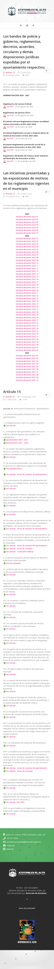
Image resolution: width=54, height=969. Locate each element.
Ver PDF (9, 106)
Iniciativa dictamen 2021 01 (27, 355)
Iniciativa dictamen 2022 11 (27, 265)
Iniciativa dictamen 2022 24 (27, 301)
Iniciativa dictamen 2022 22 (27, 295)
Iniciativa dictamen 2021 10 (27, 380)
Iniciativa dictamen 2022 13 (27, 271)
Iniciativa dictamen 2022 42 (27, 350)
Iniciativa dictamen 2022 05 (27, 249)
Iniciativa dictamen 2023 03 (27, 222)
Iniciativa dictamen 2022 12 (27, 268)
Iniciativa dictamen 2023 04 (27, 225)
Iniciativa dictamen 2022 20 (27, 290)
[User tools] (47, 71)
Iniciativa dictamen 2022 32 (27, 323)
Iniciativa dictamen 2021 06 (27, 369)
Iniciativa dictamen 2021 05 (27, 366)
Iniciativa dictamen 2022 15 (27, 276)
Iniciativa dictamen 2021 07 (27, 372)
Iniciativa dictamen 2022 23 (27, 298)
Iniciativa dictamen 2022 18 (27, 285)
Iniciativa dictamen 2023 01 (27, 216)
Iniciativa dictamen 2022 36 (27, 334)
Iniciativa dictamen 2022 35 (27, 331)
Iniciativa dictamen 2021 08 (27, 375)
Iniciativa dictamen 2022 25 (27, 304)
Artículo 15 (10, 72)
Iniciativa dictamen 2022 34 (27, 328)
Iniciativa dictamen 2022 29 (27, 315)
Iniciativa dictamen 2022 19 (27, 287)
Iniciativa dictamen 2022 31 (27, 320)
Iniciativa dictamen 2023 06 (27, 230)
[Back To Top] (27, 899)
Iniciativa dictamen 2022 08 (27, 257)
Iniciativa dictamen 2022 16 (27, 279)
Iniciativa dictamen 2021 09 (27, 377)
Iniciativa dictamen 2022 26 (27, 306)
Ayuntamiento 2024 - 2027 (17, 440)
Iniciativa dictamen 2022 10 (27, 263)
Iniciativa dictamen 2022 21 (27, 293)
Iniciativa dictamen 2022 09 (27, 260)
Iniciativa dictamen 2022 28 (27, 312)
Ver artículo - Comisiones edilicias (20, 551)
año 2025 (20, 802)
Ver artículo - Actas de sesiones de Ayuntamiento (26, 474)
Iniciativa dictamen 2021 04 (27, 364)
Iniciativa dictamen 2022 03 (27, 244)
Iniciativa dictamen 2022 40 (27, 345)
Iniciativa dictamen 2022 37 (27, 336)
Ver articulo (11, 457)
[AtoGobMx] (27, 11)
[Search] (20, 25)
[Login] (27, 25)
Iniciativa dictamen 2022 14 (27, 274)
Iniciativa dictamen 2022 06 (27, 252)
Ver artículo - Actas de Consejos (19, 548)
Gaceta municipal (13, 563)
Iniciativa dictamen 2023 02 (27, 219)
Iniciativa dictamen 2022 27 (27, 309)
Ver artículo (11, 425)
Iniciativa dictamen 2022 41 (27, 347)
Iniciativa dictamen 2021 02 (27, 358)
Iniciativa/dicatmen (14, 468)
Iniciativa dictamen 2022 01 (27, 238)
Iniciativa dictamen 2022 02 (27, 241)
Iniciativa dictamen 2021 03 (27, 361)
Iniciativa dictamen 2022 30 (27, 317)
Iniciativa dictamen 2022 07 (27, 255)
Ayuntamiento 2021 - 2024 (17, 443)
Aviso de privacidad (27, 908)
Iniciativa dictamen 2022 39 (27, 342)
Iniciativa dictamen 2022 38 (27, 339)
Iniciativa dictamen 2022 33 (27, 325)
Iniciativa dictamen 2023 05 (27, 227)
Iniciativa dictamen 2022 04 (27, 246)
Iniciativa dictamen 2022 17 (27, 282)
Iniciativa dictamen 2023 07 (27, 233)
